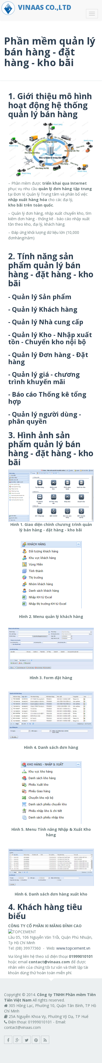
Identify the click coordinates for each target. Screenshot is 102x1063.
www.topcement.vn (73, 948)
